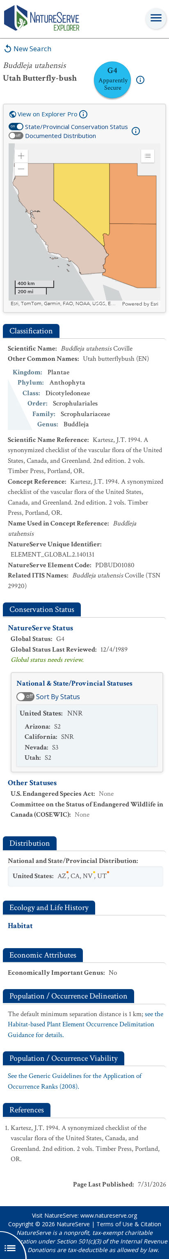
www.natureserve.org (108, 1215)
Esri (154, 304)
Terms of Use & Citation (128, 1224)
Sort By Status (58, 696)
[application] (84, 225)
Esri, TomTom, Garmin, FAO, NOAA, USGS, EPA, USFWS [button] (65, 304)
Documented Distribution (60, 135)
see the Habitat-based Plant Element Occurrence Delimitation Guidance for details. (85, 1024)
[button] (21, 156)
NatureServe (73, 1224)
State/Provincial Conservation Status (76, 126)
